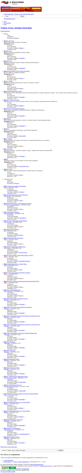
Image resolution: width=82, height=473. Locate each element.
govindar (21, 192)
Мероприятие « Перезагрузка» (12, 428)
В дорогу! (6, 128)
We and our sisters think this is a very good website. (17, 402)
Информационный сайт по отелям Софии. (15, 264)
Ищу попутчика (8, 149)
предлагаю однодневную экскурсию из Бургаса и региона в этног (22, 316)
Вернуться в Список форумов (9, 447)
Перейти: (4, 450)
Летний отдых (8, 51)
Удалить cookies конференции (21, 461)
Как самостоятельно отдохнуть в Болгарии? (16, 195)
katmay (21, 88)
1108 (9, 196)
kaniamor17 (22, 126)
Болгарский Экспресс (12, 386)
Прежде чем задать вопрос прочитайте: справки (17, 272)
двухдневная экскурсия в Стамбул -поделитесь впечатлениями (21, 393)
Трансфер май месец (9, 342)
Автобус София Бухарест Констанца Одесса (16, 376)
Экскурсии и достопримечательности (14, 108)
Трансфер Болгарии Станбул (11, 359)
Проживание (7, 118)
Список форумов (8, 14)
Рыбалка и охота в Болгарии (11, 100)
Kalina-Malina (9, 213)
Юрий (12, 43)
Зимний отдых (8, 61)
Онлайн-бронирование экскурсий (13, 419)
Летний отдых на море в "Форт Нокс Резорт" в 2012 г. (18, 255)
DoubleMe (22, 399)
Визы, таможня (8, 139)
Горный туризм (8, 169)
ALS (6, 395)
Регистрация (7, 23)
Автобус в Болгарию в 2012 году (13, 385)
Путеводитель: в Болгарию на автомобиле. (15, 220)
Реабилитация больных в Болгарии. (13, 238)
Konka (21, 235)
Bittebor (21, 48)
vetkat (20, 200)
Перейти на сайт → (6, 6)
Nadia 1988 (22, 136)
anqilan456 (22, 68)
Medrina (21, 105)
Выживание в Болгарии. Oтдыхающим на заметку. (18, 203)
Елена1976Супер (24, 166)
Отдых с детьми (8, 81)
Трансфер (21, 58)
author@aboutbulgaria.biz (36, 464)
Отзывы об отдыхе (9, 41)
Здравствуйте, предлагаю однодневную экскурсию (18, 307)
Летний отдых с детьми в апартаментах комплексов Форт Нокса (21, 281)
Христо (21, 78)
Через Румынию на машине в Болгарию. (15, 186)
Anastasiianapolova (9, 429)
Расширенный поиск (9, 18)
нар (5, 231)
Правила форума (5, 31)
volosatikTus (22, 218)
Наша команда (8, 461)
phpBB (9, 470)
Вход (5, 24)
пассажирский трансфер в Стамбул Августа (16, 298)
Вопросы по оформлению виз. (12, 290)
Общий (6, 159)
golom (20, 175)
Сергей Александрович (10, 378)
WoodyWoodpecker (15, 205)
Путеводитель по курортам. (11, 229)
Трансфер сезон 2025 (9, 350)
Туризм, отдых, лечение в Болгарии (24, 14)
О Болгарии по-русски (46, 466)
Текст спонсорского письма (11, 212)
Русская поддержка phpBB (8, 471)
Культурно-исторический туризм (13, 91)
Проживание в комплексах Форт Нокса (14, 246)
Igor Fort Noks (23, 252)
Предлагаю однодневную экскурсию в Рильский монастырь (20, 333)
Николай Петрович (24, 261)
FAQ (5, 21)
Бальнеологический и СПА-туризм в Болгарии (17, 71)
